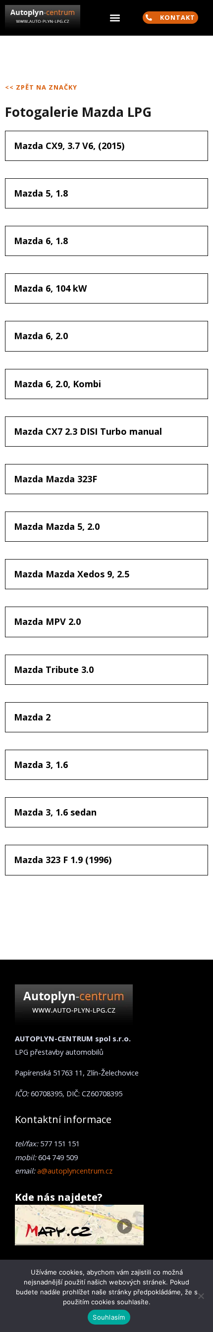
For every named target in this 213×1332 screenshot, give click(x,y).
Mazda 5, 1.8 (41, 193)
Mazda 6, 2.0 (41, 336)
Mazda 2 (32, 717)
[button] (114, 18)
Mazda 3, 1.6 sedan (55, 812)
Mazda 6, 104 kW (50, 288)
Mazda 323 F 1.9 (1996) (62, 860)
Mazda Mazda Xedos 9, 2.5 (71, 574)
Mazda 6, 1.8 (41, 241)
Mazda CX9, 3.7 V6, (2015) (69, 146)
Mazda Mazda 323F (55, 479)
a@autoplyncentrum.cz (74, 1171)
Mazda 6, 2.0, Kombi (57, 384)
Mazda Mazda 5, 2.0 (57, 526)
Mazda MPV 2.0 (47, 621)
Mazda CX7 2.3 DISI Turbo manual (88, 431)
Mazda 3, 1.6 (41, 764)
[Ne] (201, 1296)
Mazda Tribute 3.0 (54, 669)
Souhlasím (109, 1317)
